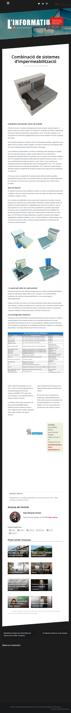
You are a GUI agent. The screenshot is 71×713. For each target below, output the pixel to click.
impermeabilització (43, 611)
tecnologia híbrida (32, 613)
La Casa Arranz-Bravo (16, 572)
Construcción (33, 611)
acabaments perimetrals (23, 611)
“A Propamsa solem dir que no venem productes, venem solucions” (18, 603)
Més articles (52, 517)
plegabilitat (25, 613)
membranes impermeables (15, 613)
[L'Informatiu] (35, 23)
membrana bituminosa (54, 611)
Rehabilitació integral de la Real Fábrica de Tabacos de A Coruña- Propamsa (18, 553)
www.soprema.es (54, 449)
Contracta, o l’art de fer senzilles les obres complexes (40, 586)
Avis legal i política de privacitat (60, 709)
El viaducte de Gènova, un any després (55, 633)
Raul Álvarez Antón (42, 66)
